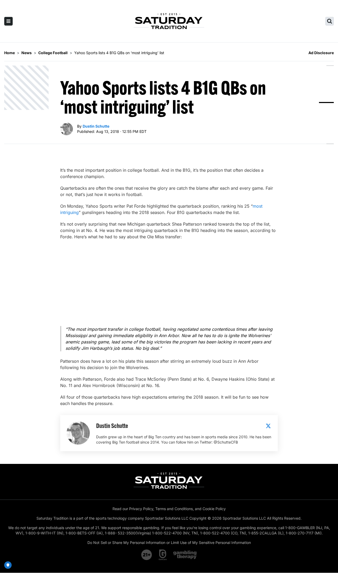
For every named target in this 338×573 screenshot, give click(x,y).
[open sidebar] (8, 21)
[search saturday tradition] (329, 21)
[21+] (146, 554)
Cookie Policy (214, 508)
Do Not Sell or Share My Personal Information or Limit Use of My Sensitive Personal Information (169, 542)
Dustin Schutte (96, 126)
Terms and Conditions (174, 508)
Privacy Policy (141, 508)
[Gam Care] (163, 554)
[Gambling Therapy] (185, 554)
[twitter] (268, 426)
